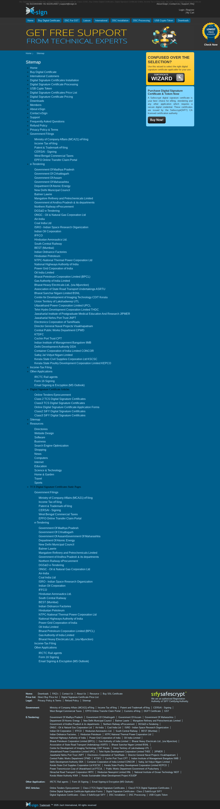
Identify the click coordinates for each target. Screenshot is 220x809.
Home (30, 20)
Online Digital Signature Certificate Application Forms (66, 407)
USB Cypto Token (41, 88)
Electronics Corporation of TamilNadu (57, 322)
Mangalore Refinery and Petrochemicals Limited (63, 198)
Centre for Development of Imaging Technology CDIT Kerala (71, 297)
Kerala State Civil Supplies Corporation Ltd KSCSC (65, 359)
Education (40, 466)
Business (40, 441)
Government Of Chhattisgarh (51, 173)
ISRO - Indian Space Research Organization (61, 227)
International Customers (44, 76)
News (37, 453)
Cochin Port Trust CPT (48, 338)
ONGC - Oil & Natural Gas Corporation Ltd (60, 214)
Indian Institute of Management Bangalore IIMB (62, 342)
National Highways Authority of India (56, 264)
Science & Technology (48, 470)
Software (39, 437)
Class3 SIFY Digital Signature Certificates (59, 415)
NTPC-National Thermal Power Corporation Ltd (63, 260)
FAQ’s (55, 693)
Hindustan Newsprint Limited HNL (114, 772)
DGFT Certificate (152, 711)
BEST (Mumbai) (44, 247)
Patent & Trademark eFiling (51, 147)
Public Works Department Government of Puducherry (132, 768)
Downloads (183, 20)
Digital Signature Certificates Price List (53, 92)
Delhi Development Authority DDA (55, 346)
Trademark (45, 805)
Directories (41, 429)
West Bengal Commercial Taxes (53, 155)
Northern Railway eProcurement (54, 206)
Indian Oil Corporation (47, 231)
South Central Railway (48, 243)
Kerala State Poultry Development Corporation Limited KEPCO (72, 363)
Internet (38, 462)
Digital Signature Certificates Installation (54, 80)
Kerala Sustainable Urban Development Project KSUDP (109, 775)
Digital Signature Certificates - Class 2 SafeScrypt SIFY (134, 791)
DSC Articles (32, 788)
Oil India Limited (44, 272)
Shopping (40, 449)
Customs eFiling (132, 711)
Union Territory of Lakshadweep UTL (56, 301)
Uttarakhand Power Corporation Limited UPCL (62, 305)
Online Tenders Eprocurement (52, 394)
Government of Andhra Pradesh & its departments (64, 202)
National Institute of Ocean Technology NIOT (156, 772)
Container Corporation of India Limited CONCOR (64, 350)
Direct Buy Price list (48, 697)
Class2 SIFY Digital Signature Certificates (59, 411)
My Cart (190, 12)
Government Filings (42, 133)
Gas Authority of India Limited (52, 280)
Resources (36, 423)
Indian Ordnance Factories (50, 251)
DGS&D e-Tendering (47, 210)
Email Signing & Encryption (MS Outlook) (59, 385)
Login (182, 10)
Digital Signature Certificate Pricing (51, 96)
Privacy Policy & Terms (44, 129)
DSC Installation (120, 20)
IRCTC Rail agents (46, 376)
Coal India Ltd (42, 223)
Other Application (35, 781)
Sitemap (35, 419)
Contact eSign (38, 113)
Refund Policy (38, 125)
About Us (81, 693)
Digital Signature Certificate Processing (54, 84)
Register (190, 10)
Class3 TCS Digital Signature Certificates (59, 403)
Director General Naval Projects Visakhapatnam (63, 326)
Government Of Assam (48, 177)
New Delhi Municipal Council (52, 190)
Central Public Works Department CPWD (59, 330)
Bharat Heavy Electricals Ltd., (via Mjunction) (61, 284)
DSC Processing (141, 20)
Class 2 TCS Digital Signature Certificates (60, 398)
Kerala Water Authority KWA (64, 775)
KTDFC (39, 334)
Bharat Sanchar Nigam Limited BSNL (57, 293)
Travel (38, 478)
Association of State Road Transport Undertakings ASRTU (69, 289)
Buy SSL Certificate (113, 693)
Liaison (86, 20)
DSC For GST (72, 20)
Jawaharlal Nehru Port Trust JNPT (55, 317)
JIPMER (158, 751)
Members (35, 105)
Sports (38, 482)
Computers (41, 458)
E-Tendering (32, 717)
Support (185, 4)
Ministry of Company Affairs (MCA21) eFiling (61, 139)
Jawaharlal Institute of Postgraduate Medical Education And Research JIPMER (82, 313)
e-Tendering (37, 164)
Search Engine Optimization (51, 445)
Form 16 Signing (44, 381)
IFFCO (38, 235)
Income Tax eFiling (45, 143)
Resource (94, 693)
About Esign (162, 4)
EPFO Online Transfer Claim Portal (55, 159)
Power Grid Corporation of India (53, 268)
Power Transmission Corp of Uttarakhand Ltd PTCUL (76, 768)
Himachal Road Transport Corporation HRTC (72, 772)
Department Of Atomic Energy (52, 186)
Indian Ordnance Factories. (63, 734)
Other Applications (41, 371)
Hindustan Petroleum (47, 256)
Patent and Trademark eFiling (135, 707)
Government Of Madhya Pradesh (54, 169)
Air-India (39, 219)
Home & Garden (44, 474)
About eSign (37, 109)
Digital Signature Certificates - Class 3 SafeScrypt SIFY (78, 795)
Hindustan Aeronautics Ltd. (50, 239)
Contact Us (174, 4)
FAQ (192, 4)
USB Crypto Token (164, 20)
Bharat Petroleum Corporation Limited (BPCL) (62, 276)
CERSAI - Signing (45, 151)
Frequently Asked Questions (47, 121)
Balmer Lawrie (43, 194)
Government (32, 707)
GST (166, 711)
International (101, 20)
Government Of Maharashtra (51, 181)
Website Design (44, 433)
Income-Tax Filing (41, 367)
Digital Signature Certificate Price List (80, 697)
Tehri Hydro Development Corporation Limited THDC (66, 309)
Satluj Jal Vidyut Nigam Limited (53, 355)
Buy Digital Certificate (49, 20)
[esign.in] (36, 11)
